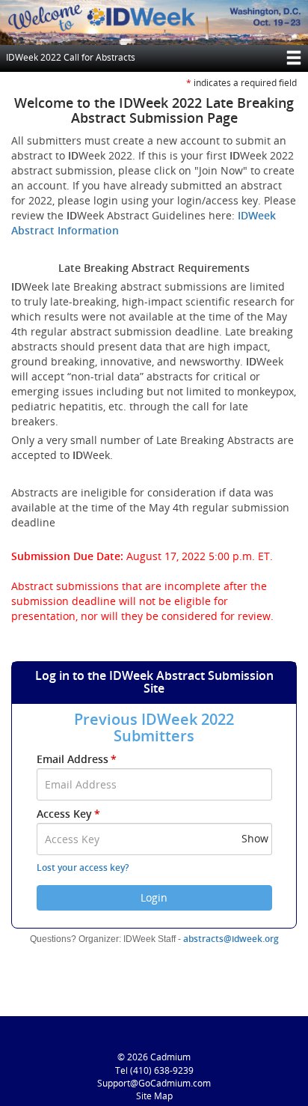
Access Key (68, 813)
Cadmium (170, 1057)
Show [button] (254, 838)
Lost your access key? (83, 867)
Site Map (154, 1096)
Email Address (77, 759)
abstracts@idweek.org (231, 938)
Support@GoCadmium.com (154, 1083)
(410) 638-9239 (162, 1070)
